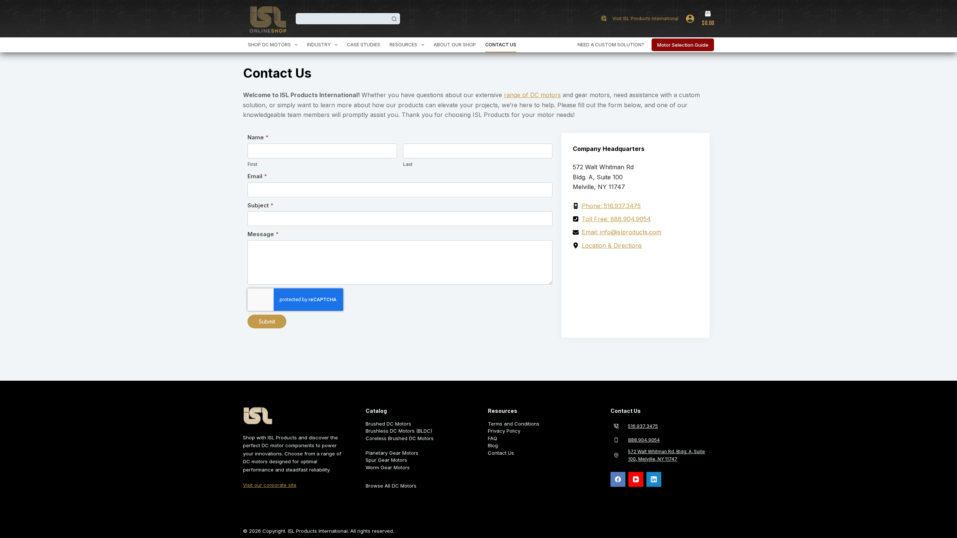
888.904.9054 (644, 440)
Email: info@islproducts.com (621, 232)
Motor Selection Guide (682, 45)
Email (257, 176)
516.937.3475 (643, 426)
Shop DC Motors (269, 44)
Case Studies (363, 44)
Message (263, 234)
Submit (267, 321)
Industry (319, 44)
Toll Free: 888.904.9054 (616, 219)
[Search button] (394, 18)
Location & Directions (612, 245)
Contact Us (500, 44)
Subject (260, 205)
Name (258, 137)
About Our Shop (455, 44)
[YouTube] (635, 479)
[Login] (690, 19)
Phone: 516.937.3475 (611, 206)
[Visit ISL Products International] (604, 18)
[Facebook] (617, 479)
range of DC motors (532, 95)
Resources (403, 44)
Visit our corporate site (269, 485)
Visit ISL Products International (645, 18)
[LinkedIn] (653, 479)
